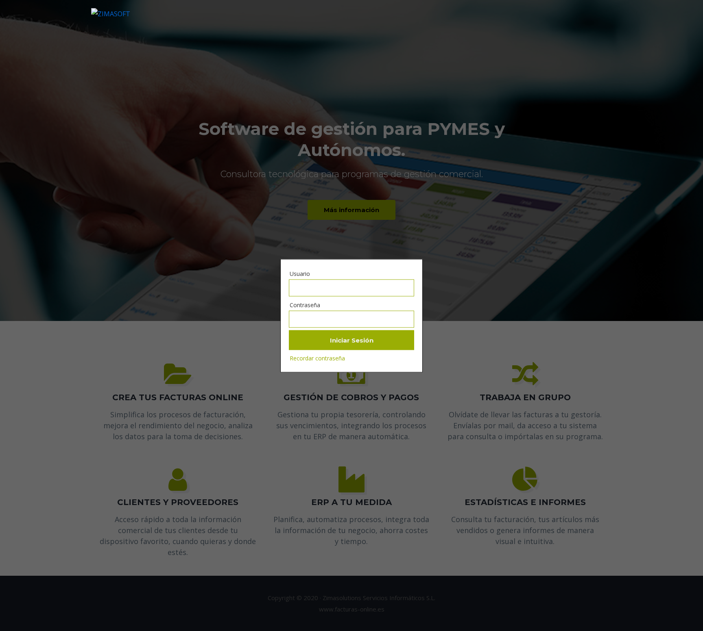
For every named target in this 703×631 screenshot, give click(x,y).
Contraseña (305, 304)
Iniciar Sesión (351, 340)
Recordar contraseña (317, 358)
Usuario (300, 273)
